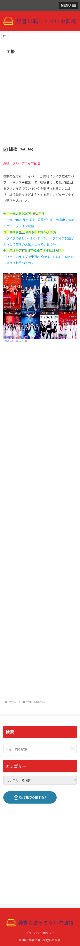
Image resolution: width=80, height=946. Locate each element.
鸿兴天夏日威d (12, 341)
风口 (22, 232)
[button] (72, 749)
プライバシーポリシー (40, 933)
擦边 (35, 213)
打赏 (25, 250)
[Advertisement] (40, 98)
